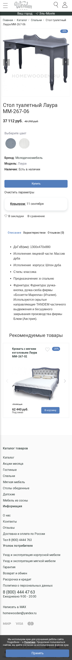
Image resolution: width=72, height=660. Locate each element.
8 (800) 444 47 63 (19, 592)
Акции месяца (13, 463)
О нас (7, 515)
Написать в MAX (14, 607)
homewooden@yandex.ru (19, 613)
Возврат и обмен (15, 573)
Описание (14, 232)
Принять (37, 653)
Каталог (8, 457)
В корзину (50, 410)
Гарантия (9, 567)
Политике (30, 642)
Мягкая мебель (14, 482)
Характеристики (34, 232)
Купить (36, 183)
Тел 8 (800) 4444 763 (17, 540)
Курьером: (18, 204)
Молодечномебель (29, 158)
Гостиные (10, 470)
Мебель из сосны (15, 500)
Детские (9, 494)
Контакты (10, 521)
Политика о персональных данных (28, 585)
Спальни (9, 476)
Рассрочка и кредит (17, 579)
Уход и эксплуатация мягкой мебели (29, 561)
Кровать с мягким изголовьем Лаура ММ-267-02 (24, 352)
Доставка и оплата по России (24, 534)
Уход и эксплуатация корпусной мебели (31, 555)
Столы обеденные (16, 488)
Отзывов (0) (56, 232)
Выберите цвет (15, 133)
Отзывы (9, 527)
